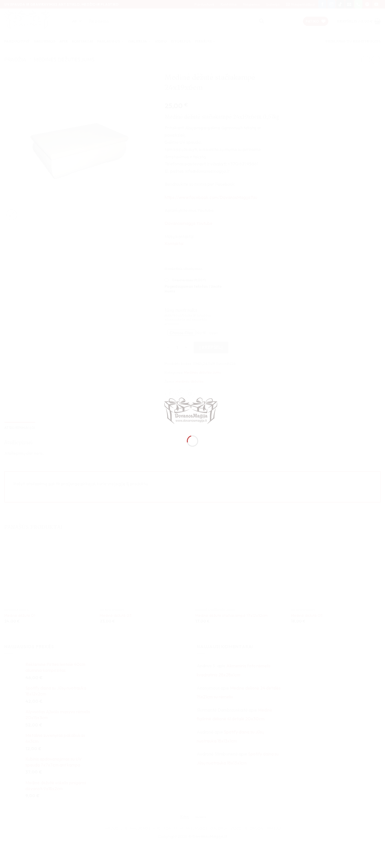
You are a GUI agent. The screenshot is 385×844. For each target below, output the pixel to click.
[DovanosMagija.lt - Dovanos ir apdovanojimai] (192, 411)
